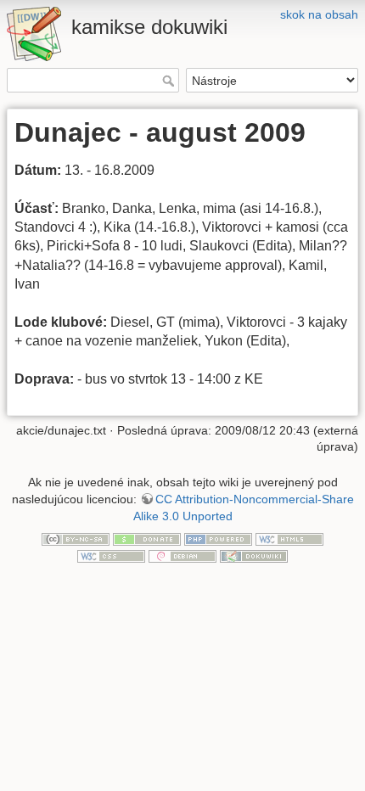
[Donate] (147, 538)
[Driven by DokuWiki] (254, 555)
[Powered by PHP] (218, 538)
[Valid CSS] (111, 555)
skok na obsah (319, 14)
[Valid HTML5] (289, 538)
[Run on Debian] (182, 555)
